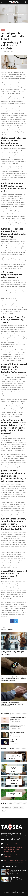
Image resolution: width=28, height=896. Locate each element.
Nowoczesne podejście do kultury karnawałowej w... (17, 733)
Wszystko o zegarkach (18, 807)
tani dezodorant (20, 375)
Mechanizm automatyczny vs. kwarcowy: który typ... (17, 725)
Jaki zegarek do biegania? (10, 844)
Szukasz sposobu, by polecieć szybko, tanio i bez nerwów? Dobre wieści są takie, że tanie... (12, 652)
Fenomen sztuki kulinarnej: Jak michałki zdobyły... (18, 718)
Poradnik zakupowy (6, 807)
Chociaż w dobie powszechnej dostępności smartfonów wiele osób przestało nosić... (12, 704)
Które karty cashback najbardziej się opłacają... (16, 878)
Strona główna (12, 12)
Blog (18, 12)
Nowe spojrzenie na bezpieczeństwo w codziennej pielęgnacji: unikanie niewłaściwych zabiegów (13, 849)
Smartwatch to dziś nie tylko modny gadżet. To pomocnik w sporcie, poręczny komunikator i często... (14, 678)
